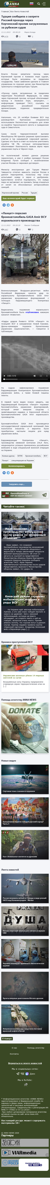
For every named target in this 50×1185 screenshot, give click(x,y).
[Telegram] (8, 205)
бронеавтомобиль (33, 456)
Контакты (14, 1054)
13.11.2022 (10, 32)
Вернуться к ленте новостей (25, 1063)
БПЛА (20, 456)
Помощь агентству (35, 1048)
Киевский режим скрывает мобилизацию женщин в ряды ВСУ (24, 599)
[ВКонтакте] (4, 205)
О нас (14, 1048)
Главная (5, 11)
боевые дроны (8, 456)
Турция (34, 193)
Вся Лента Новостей (19, 11)
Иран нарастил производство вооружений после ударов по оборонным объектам (24, 533)
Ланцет (5, 460)
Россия (25, 193)
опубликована (32, 312)
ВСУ (45, 456)
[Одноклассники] (12, 205)
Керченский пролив (10, 193)
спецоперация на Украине (22, 460)
